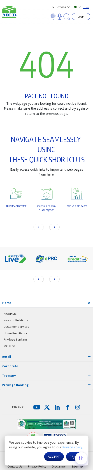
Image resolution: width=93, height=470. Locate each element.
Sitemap (77, 466)
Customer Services (16, 327)
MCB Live (10, 346)
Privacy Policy (72, 447)
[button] (54, 227)
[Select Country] (77, 7)
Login (81, 16)
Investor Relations (16, 320)
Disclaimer (59, 466)
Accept (54, 456)
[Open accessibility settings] (81, 458)
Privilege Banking (15, 339)
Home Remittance (16, 333)
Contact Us (14, 466)
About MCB (11, 314)
